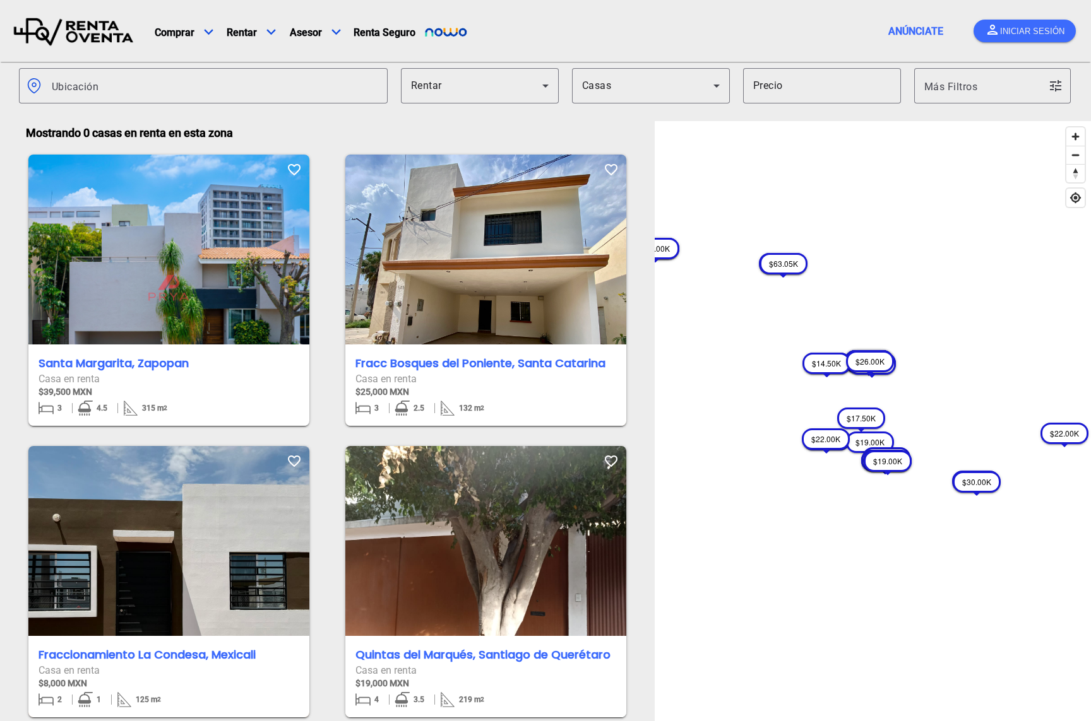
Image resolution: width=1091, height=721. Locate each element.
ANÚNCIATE (915, 31)
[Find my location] (1075, 198)
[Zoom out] (1075, 155)
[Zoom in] (1075, 136)
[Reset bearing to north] (1075, 173)
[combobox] (215, 85)
